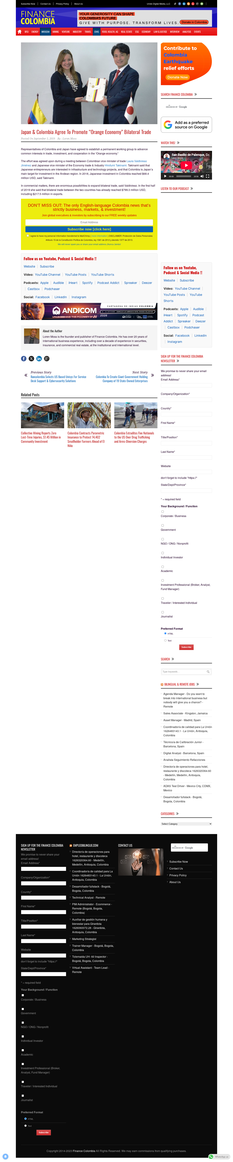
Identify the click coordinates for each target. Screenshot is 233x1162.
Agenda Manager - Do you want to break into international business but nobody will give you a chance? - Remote (185, 700)
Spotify (87, 283)
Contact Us (45, 3)
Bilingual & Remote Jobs (179, 684)
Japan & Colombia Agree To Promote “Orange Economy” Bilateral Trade (86, 132)
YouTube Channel (47, 274)
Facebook (42, 297)
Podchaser (52, 289)
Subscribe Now (28, 3)
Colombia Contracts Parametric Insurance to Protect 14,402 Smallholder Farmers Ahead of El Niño (86, 439)
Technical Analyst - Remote (88, 897)
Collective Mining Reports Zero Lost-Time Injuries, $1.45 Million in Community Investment (41, 437)
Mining (56, 31)
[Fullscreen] (207, 176)
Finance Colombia (84, 1151)
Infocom (45, 31)
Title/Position (169, 437)
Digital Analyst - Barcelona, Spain (183, 753)
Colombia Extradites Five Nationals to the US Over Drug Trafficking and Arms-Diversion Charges (134, 437)
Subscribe (47, 266)
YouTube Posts (75, 274)
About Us (78, 3)
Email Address (170, 379)
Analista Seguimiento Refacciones (184, 760)
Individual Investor (172, 557)
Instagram (79, 297)
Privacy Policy (62, 3)
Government (168, 530)
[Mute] (202, 176)
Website (29, 266)
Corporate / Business (173, 516)
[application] (186, 165)
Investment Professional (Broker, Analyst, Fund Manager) (185, 587)
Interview (174, 31)
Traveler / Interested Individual (179, 603)
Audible (58, 283)
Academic (167, 571)
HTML (170, 633)
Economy (146, 31)
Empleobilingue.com (85, 845)
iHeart (73, 283)
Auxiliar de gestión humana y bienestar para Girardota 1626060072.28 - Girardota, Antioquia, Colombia (89, 925)
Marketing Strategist (84, 939)
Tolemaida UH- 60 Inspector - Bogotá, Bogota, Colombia (90, 959)
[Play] (165, 176)
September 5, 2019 (44, 138)
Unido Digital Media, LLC (158, 3)
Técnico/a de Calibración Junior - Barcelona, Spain (183, 744)
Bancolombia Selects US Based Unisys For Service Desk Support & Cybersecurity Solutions (58, 378)
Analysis (187, 31)
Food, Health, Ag (110, 31)
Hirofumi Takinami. (116, 165)
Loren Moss (70, 138)
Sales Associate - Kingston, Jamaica (185, 713)
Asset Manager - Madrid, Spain (182, 720)
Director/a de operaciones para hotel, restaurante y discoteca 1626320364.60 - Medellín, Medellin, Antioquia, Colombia (187, 773)
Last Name (168, 452)
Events (197, 31)
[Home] (19, 32)
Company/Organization (175, 394)
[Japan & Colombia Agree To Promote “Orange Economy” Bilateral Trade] (89, 83)
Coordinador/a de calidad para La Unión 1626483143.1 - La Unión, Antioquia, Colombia (187, 731)
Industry (77, 31)
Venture (66, 31)
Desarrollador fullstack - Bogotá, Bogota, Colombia (182, 799)
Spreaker (130, 283)
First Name (168, 423)
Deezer (147, 283)
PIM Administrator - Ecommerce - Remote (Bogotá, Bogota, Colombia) (92, 908)
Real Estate (126, 31)
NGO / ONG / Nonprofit (174, 543)
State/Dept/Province (173, 485)
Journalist (167, 616)
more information (99, 235)
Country (166, 408)
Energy (35, 31)
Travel (88, 31)
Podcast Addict (108, 283)
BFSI (26, 31)
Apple (44, 283)
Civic (96, 31)
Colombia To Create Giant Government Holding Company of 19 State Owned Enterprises (122, 378)
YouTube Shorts (102, 274)
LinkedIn (61, 297)
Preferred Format (172, 629)
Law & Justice (160, 31)
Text (169, 640)
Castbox (34, 289)
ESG (137, 31)
